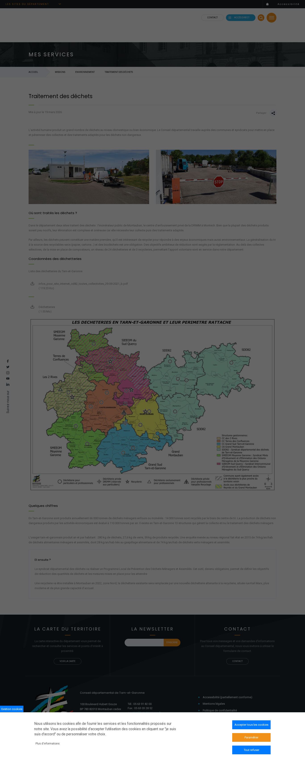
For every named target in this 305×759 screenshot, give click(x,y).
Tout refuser (251, 750)
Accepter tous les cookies (251, 724)
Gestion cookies (11, 709)
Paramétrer (251, 737)
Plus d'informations (48, 743)
